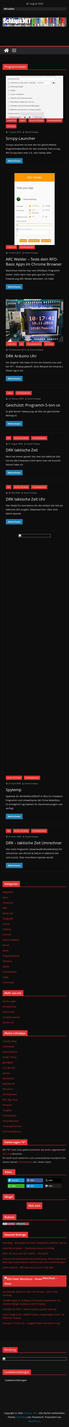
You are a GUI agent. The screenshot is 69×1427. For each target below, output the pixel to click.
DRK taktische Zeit (22, 450)
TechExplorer (10, 1115)
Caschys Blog (10, 1041)
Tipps (6, 977)
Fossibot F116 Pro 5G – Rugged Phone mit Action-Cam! (31, 1323)
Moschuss (8, 1089)
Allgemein (8, 892)
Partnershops (25, 1162)
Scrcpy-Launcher (20, 138)
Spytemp (14, 789)
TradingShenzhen (12, 1126)
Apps (5, 897)
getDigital (8, 1062)
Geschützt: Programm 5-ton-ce (33, 405)
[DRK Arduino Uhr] (34, 320)
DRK (21, 344)
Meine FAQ (8, 1011)
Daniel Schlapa (31, 132)
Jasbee (6, 1073)
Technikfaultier (11, 1120)
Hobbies (7, 929)
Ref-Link (7, 1153)
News (6, 950)
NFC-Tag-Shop (10, 1099)
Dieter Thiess (10, 1057)
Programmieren (54, 120)
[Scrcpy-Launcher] (34, 97)
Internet (7, 934)
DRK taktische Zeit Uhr (25, 499)
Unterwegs (8, 982)
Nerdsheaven (10, 1094)
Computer (11, 120)
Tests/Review (10, 971)
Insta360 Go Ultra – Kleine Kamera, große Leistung (29, 1309)
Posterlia (7, 1104)
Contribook (8, 1046)
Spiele (6, 966)
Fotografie (8, 918)
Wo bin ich (8, 1022)
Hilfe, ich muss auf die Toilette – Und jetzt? (25, 1253)
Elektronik (8, 913)
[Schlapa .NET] (6, 50)
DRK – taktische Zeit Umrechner (34, 842)
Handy (22, 120)
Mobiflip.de (9, 1083)
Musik (6, 945)
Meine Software (36, 120)
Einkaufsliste (9, 1006)
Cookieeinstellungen (16, 1380)
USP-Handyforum (12, 1131)
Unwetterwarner (11, 1017)
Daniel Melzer (10, 1051)
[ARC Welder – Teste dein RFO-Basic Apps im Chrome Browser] (34, 209)
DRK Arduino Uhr (21, 356)
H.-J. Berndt (9, 1067)
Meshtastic (8, 1078)
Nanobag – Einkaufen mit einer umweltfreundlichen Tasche (34, 1242)
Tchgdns (7, 1110)
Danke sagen (9, 1001)
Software (11, 126)
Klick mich (34, 1205)
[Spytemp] (34, 655)
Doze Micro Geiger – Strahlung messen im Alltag (28, 1248)
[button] (16, 1180)
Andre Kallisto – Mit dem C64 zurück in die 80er (28, 1267)
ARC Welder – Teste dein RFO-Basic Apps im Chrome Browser (34, 261)
